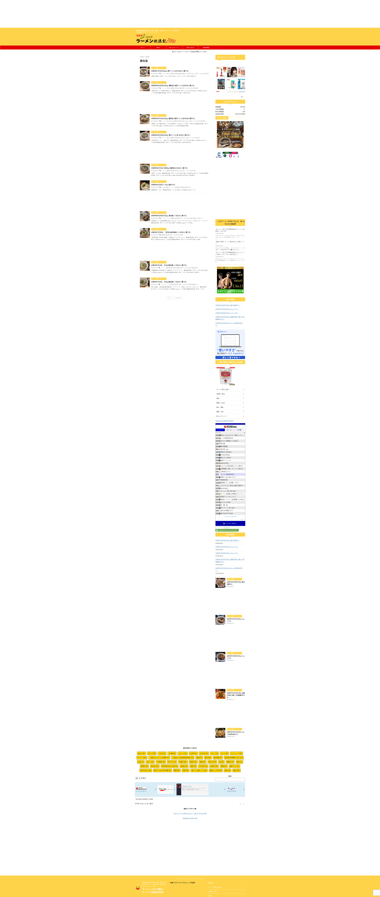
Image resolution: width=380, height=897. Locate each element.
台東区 (183, 762)
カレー (214, 753)
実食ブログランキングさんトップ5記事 (182, 882)
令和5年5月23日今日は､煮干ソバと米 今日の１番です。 (171, 135)
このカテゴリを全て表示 (230, 516)
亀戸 (208, 757)
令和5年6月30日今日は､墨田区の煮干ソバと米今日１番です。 (173, 85)
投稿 (217, 398)
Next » (179, 298)
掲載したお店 (220, 403)
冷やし (150, 762)
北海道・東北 (220, 394)
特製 (177, 770)
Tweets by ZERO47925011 (224, 421)
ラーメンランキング (141, 791)
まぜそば (204, 753)
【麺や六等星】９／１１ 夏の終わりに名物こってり (229, 242)
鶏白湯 (195, 268)
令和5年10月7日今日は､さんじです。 (227, 309)
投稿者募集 (206, 47)
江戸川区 (203, 766)
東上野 (155, 766)
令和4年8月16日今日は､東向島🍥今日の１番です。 (169, 216)
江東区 (214, 766)
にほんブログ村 (231, 791)
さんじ (151, 753)
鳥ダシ (189, 187)
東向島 (177, 73)
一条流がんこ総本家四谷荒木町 (182, 757)
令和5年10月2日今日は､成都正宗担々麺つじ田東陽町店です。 (229, 318)
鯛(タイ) (200, 218)
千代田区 (161, 762)
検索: (230, 776)
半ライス (172, 762)
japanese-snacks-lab (190, 818)
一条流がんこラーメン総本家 (159, 757)
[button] (155, 789)
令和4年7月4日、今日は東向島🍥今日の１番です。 (169, 265)
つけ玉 (162, 753)
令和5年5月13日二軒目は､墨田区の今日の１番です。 (170, 168)
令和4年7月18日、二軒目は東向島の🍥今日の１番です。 (171, 232)
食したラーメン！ (174, 47)
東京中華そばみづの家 (169, 766)
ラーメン (164, 73)
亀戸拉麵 (218, 757)
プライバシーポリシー (183, 878)
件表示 (143, 778)
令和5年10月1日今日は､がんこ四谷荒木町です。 (229, 324)
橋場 (193, 766)
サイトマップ (194, 878)
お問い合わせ (190, 47)
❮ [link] (240, 804)
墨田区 (173, 73)
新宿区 (144, 766)
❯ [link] (243, 804)
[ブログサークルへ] (193, 789)
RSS (202, 878)
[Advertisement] (59, 14)
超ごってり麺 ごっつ (199, 770)
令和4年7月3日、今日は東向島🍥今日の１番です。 (169, 282)
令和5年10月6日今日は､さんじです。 (227, 313)
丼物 (199, 757)
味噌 (167, 268)
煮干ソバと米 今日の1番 (202, 73)
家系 (239, 762)
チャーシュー (236, 753)
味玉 (168, 121)
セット (224, 753)
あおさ (141, 753)
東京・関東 (219, 407)
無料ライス (234, 766)
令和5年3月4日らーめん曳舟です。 (164, 185)
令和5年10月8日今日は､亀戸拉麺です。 (227, 305)
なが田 (193, 753)
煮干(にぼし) (191, 73)
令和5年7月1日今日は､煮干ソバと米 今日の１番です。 (170, 71)
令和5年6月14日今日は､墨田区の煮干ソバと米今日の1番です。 (173, 118)
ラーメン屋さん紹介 (222, 389)
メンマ (163, 218)
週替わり (195, 218)
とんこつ (183, 753)
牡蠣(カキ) (195, 284)
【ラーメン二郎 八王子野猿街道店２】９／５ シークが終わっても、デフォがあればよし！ (230, 253)
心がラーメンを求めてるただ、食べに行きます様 (190, 813)
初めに (159, 47)
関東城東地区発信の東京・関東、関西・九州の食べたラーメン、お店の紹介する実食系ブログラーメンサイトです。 (154, 884)
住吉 (140, 762)
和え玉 (168, 73)
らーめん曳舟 (165, 187)
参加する (243, 519)
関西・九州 (219, 411)
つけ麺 (172, 753)
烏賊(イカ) (185, 73)
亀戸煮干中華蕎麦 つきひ (234, 757)
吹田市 (193, 762)
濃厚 (180, 73)
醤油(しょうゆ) (216, 770)
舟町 (185, 770)
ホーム (143, 47)
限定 (197, 88)
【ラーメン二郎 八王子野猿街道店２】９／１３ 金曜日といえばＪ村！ (230, 230)
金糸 (227, 770)
